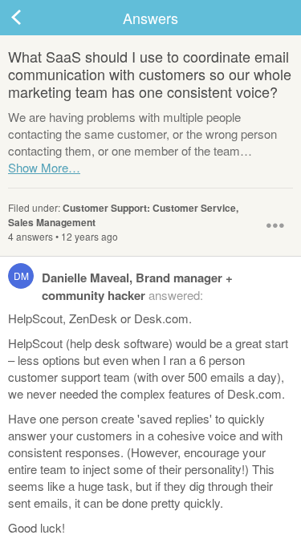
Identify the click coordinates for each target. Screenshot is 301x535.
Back (32, 17)
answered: (124, 286)
